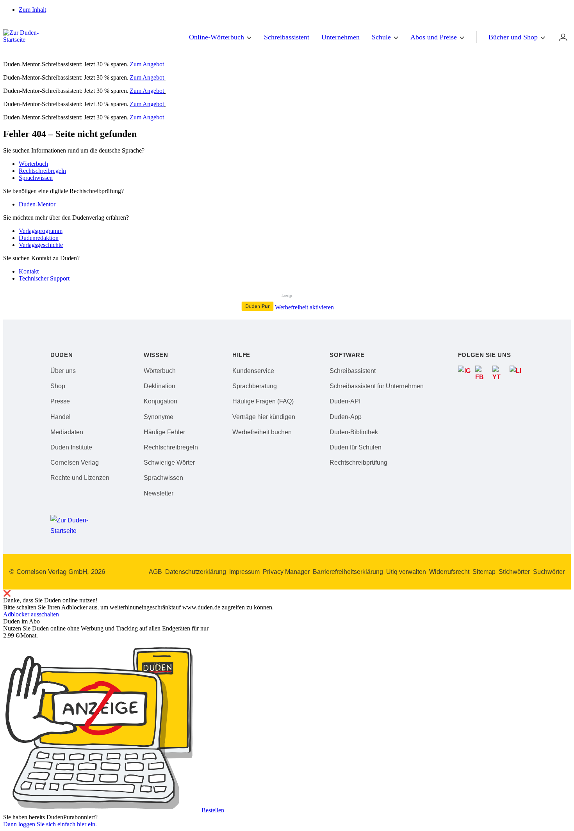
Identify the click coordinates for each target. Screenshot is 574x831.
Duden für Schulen (355, 447)
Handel (60, 417)
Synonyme (158, 417)
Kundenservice (253, 371)
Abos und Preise (433, 37)
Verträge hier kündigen (263, 417)
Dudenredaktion (39, 237)
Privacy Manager (286, 571)
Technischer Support (44, 278)
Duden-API (345, 401)
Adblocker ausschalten (31, 614)
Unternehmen (340, 37)
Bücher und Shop (513, 37)
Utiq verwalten (406, 571)
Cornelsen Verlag (74, 462)
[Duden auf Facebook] (482, 373)
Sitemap (484, 571)
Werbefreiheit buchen (262, 432)
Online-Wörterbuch (216, 37)
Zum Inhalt (32, 9)
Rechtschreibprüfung (358, 462)
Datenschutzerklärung (195, 571)
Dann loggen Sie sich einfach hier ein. (50, 824)
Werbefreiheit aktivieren (304, 307)
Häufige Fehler (164, 432)
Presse (60, 401)
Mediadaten (66, 432)
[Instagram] (465, 373)
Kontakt (29, 271)
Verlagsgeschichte (41, 244)
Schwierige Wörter (169, 462)
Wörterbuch (33, 163)
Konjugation (160, 401)
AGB (155, 571)
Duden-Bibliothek (354, 432)
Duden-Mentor (37, 204)
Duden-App (346, 417)
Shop (57, 386)
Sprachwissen (36, 177)
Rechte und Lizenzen (79, 477)
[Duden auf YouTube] (499, 373)
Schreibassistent (286, 37)
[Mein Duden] (563, 37)
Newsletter (158, 493)
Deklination (159, 386)
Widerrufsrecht (449, 571)
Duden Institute (71, 447)
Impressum (244, 571)
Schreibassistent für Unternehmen (377, 386)
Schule (381, 37)
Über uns (63, 371)
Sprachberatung (254, 386)
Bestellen (212, 810)
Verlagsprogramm (40, 230)
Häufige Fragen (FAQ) (263, 401)
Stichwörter (514, 571)
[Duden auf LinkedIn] (517, 373)
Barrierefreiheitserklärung (348, 571)
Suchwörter (549, 571)
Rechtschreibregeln (42, 170)
